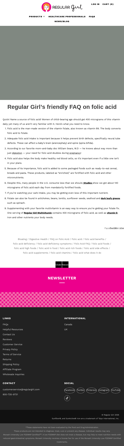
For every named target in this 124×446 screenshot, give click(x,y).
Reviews (7, 339)
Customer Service (12, 344)
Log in (95, 4)
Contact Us (9, 334)
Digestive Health (38, 239)
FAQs (92, 16)
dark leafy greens (110, 198)
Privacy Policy (10, 349)
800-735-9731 (10, 394)
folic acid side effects (96, 248)
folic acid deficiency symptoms (55, 243)
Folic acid (77, 239)
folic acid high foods (25, 248)
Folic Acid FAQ (82, 243)
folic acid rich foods (71, 248)
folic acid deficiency (24, 243)
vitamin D (112, 213)
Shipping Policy (11, 364)
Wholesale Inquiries (13, 374)
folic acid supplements (35, 252)
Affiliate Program (12, 369)
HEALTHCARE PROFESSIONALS (67, 16)
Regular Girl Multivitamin (38, 213)
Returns (7, 359)
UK (65, 329)
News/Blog (62, 21)
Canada (68, 324)
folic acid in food (48, 248)
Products (35, 16)
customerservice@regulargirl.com (21, 389)
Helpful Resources (13, 329)
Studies (88, 183)
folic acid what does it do (87, 252)
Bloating (22, 239)
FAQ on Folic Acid (59, 239)
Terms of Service (12, 354)
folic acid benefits (94, 239)
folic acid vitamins (61, 252)
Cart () (108, 4)
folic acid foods (100, 243)
